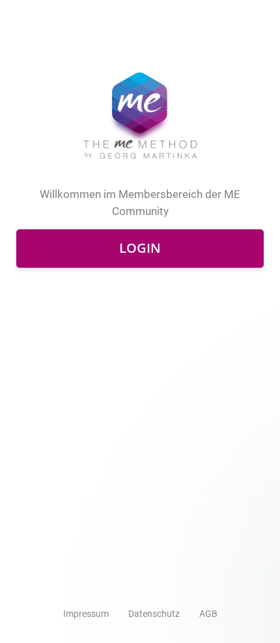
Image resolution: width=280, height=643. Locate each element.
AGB (208, 613)
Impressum (86, 613)
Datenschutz (154, 613)
